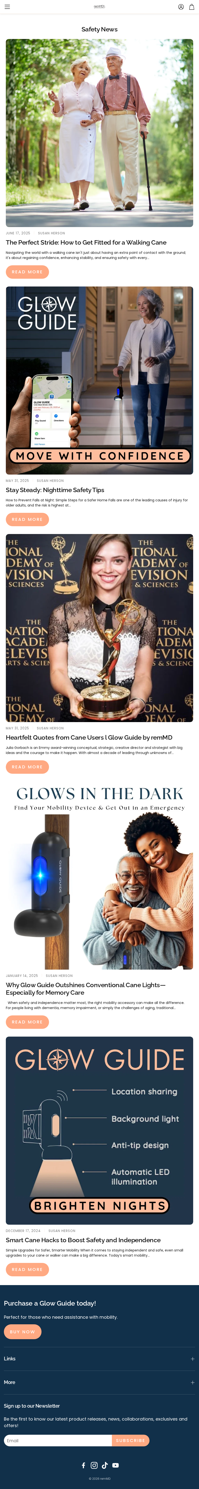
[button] (7, 6)
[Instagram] (94, 1465)
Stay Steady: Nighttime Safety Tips (55, 490)
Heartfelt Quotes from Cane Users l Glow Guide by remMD (89, 737)
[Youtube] (115, 1465)
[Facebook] (83, 1465)
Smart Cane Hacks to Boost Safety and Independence (83, 1240)
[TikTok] (104, 1465)
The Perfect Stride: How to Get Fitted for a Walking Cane (86, 242)
